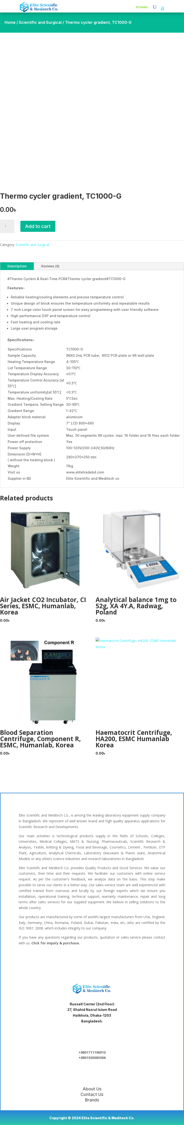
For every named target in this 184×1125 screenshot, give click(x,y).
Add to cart (38, 226)
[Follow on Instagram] (107, 960)
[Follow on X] (92, 960)
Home (10, 22)
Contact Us (92, 1094)
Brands (92, 1099)
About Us (92, 1088)
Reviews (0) (50, 266)
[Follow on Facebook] (61, 960)
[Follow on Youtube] (122, 960)
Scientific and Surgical (40, 22)
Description (17, 266)
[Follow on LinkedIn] (76, 960)
